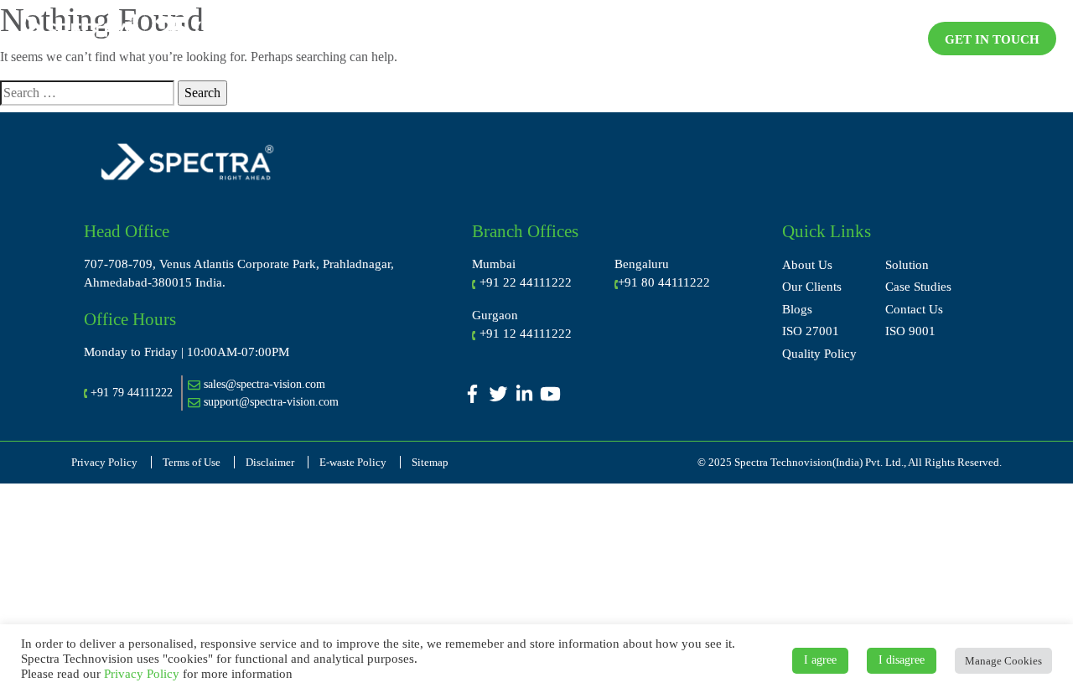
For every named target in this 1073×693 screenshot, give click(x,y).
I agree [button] (820, 660)
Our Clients (812, 286)
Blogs (797, 309)
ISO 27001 (810, 331)
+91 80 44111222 (664, 282)
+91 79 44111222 (132, 392)
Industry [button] (522, 37)
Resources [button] (797, 37)
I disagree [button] (902, 660)
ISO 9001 (910, 331)
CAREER (884, 37)
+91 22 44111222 (525, 282)
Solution (907, 265)
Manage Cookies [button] (1003, 660)
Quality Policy (819, 353)
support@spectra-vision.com (269, 402)
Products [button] (702, 37)
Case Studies (918, 286)
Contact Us (914, 309)
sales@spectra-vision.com (262, 384)
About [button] (445, 37)
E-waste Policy (352, 462)
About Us (807, 265)
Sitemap (430, 462)
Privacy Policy (104, 462)
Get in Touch (992, 39)
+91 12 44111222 (525, 333)
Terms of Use (191, 462)
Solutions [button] (608, 37)
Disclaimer (270, 462)
